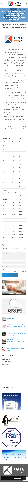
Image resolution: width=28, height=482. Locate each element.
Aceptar (17, 478)
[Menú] (1, 4)
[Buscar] (26, 4)
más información (10, 478)
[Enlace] (15, 4)
